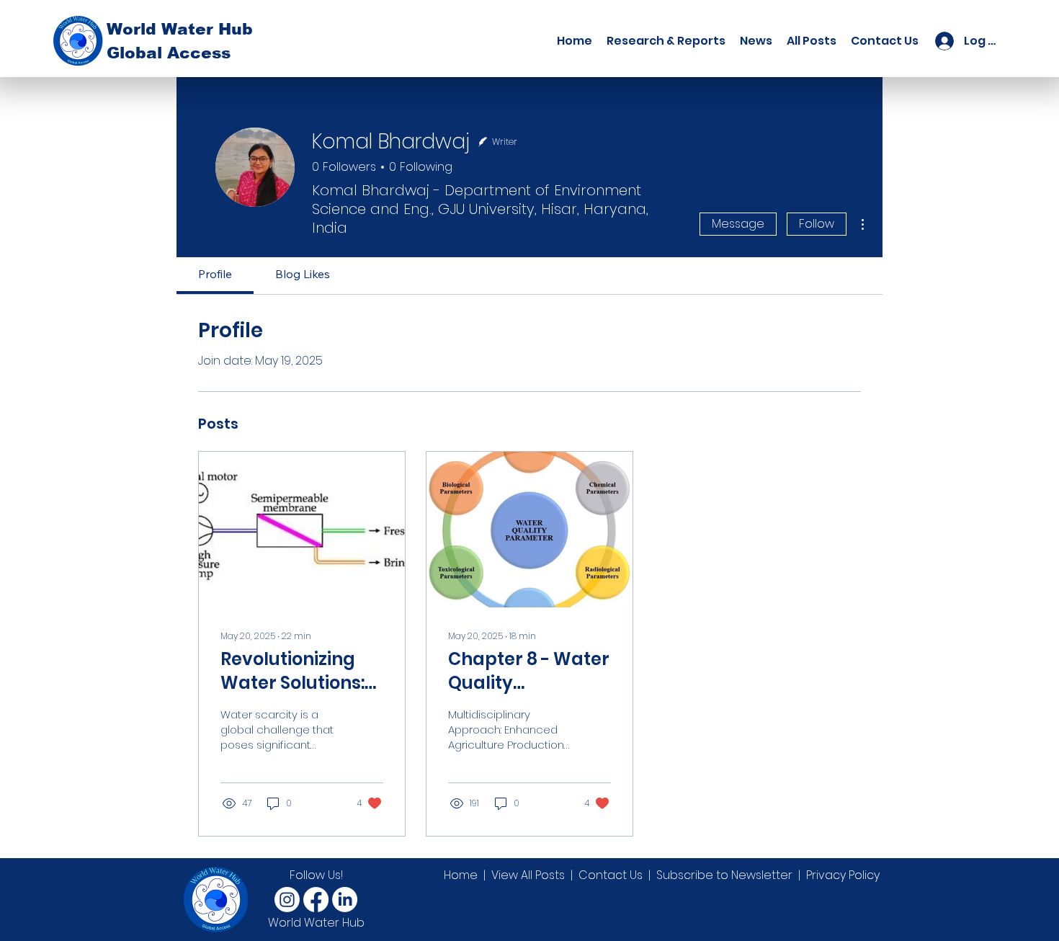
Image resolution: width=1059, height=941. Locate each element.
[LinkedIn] (344, 899)
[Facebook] (316, 899)
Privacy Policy (843, 875)
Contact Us (610, 875)
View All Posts (528, 875)
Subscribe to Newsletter (724, 875)
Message (738, 223)
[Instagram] (287, 899)
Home (461, 875)
